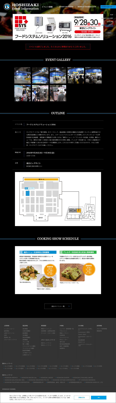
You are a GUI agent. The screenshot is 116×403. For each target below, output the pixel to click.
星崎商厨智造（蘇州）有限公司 (56, 382)
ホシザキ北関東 (42, 366)
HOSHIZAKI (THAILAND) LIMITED (83, 377)
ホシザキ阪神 (19, 368)
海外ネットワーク (46, 343)
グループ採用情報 (102, 328)
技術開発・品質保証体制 (48, 331)
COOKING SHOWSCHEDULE (107, 25)
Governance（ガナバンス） (85, 337)
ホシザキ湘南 (75, 366)
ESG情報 (80, 325)
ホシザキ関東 (53, 366)
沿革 (5, 335)
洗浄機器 (25, 335)
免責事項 (62, 348)
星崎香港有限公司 (38, 382)
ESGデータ (81, 342)
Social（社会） (82, 334)
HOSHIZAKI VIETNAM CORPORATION (64, 380)
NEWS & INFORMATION (87, 7)
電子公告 (62, 342)
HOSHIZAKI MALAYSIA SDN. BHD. (15, 380)
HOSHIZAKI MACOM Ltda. (29, 377)
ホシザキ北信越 (87, 366)
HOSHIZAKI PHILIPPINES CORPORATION (17, 382)
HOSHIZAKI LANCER (47, 377)
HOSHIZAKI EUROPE (63, 377)
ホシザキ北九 (53, 368)
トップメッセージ (9, 328)
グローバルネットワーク (48, 340)
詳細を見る (82, 397)
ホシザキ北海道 (20, 366)
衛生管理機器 (26, 337)
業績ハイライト (64, 333)
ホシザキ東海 (98, 366)
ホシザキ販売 (8, 366)
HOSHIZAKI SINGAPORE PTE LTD (39, 380)
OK (99, 397)
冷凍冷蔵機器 (26, 331)
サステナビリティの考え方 (85, 329)
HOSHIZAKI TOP (107, 7)
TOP (111, 15)
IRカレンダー (63, 339)
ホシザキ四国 (42, 368)
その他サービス (27, 352)
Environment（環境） (84, 332)
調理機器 (25, 339)
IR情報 (62, 325)
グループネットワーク (10, 339)
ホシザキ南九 (64, 368)
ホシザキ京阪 (8, 368)
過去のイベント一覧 (58, 306)
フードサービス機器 (28, 348)
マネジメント (63, 331)
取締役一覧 (7, 337)
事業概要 (43, 325)
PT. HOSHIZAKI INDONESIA (87, 380)
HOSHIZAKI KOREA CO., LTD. (94, 382)
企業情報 (6, 325)
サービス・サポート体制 (48, 333)
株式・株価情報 (64, 346)
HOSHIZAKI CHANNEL (9, 389)
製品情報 (25, 325)
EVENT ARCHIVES (66, 7)
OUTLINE (110, 21)
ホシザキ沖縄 (75, 368)
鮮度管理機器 (26, 350)
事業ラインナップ (46, 328)
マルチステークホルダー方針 (85, 345)
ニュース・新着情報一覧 (67, 328)
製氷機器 (25, 328)
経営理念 (6, 331)
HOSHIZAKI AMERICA (11, 377)
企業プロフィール (9, 333)
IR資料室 (62, 335)
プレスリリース (64, 337)
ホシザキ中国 (31, 368)
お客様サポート (27, 355)
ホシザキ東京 (64, 366)
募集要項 (99, 331)
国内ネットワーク (46, 345)
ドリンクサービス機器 (29, 346)
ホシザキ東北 (31, 366)
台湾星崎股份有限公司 (75, 382)
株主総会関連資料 (65, 344)
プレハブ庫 (26, 342)
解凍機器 (25, 333)
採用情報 (99, 325)
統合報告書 (81, 340)
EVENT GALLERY (107, 18)
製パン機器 (26, 344)
